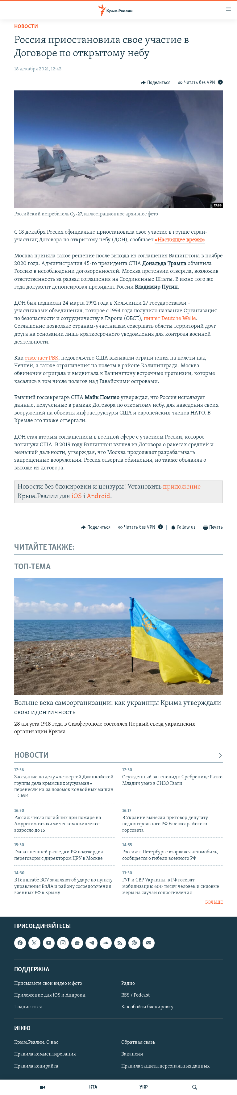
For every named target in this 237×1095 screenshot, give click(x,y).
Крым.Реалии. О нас (36, 1042)
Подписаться (28, 1007)
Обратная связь (138, 1042)
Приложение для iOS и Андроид (49, 995)
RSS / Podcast (135, 995)
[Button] (155, 83)
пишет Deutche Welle (170, 319)
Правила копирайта (36, 1066)
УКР (143, 1087)
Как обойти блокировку (147, 1007)
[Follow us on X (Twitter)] (34, 943)
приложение (182, 487)
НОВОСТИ (31, 756)
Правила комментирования (45, 1054)
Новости (26, 27)
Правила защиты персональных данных (165, 1066)
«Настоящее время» (180, 240)
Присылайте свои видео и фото (48, 983)
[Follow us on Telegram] (91, 943)
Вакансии (132, 1054)
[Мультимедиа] (42, 1087)
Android (98, 496)
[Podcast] (134, 943)
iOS (77, 496)
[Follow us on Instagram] (63, 943)
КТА (93, 1087)
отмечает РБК (41, 358)
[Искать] (194, 1087)
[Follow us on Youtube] (49, 943)
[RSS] (120, 943)
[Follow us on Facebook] (20, 943)
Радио (128, 983)
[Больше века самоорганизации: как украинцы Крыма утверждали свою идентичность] (118, 636)
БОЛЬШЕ (214, 902)
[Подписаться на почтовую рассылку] (148, 943)
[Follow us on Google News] (77, 943)
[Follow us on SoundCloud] (106, 943)
